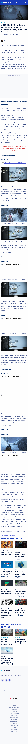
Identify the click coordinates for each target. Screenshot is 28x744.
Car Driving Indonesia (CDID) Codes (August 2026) (20, 592)
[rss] (2, 680)
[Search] (16, 2)
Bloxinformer (14, 729)
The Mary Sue (14, 723)
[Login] (25, 2)
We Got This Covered (14, 713)
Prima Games (14, 709)
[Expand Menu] (22, 2)
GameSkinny (14, 719)
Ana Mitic (3, 619)
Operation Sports (14, 721)
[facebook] (9, 680)
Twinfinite (14, 703)
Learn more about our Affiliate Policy (8, 535)
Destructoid (14, 715)
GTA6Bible (14, 731)
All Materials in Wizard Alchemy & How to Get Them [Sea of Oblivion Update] (7, 660)
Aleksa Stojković (19, 557)
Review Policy (13, 688)
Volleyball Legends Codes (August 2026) (6, 552)
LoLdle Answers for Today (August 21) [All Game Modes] (20, 553)
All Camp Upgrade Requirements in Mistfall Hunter (7, 642)
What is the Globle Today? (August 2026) (20, 573)
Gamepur (14, 705)
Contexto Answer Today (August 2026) (6, 591)
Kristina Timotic (5, 576)
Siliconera (14, 711)
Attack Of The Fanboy (14, 707)
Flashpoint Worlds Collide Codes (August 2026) (20, 611)
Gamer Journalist (14, 717)
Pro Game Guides (14, 701)
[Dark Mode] (19, 2)
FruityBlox (14, 727)
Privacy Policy (4, 690)
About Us (3, 686)
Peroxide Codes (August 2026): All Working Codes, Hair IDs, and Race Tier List (6, 613)
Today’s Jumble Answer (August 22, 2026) (7, 573)
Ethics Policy (4, 688)
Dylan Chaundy (18, 576)
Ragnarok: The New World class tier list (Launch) (20, 641)
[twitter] (6, 680)
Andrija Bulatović (5, 556)
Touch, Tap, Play (14, 725)
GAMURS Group (23, 735)
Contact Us (12, 686)
